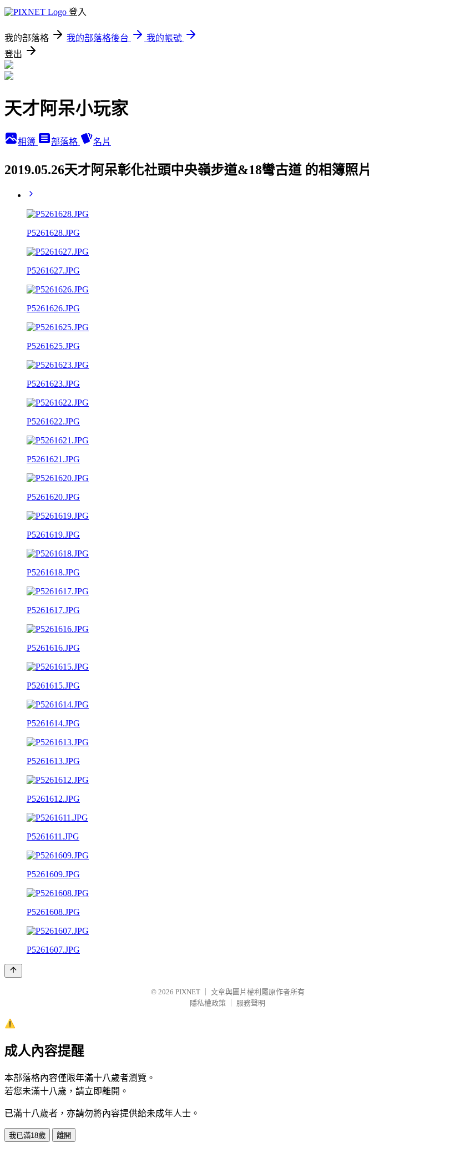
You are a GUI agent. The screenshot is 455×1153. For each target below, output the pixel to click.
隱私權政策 (208, 1003)
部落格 (65, 141)
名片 (102, 141)
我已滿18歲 (27, 1135)
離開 (64, 1135)
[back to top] (13, 971)
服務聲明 (250, 1003)
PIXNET (187, 992)
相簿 (28, 141)
